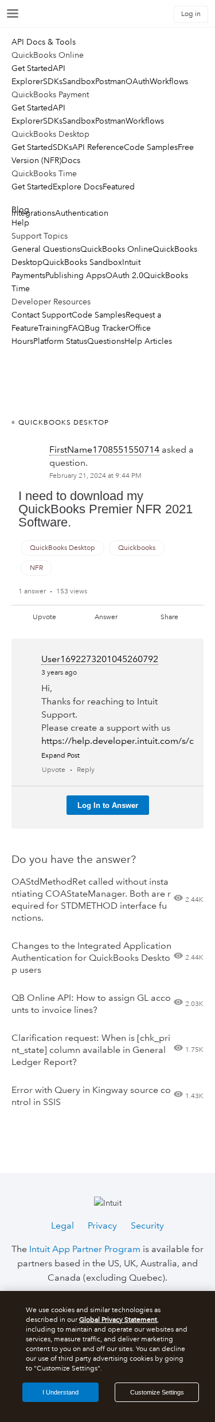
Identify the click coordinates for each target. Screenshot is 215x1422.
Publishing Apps (75, 275)
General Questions (45, 249)
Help (20, 222)
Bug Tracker (106, 328)
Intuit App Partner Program (84, 1248)
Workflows (169, 81)
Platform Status (60, 341)
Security (147, 1225)
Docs (70, 160)
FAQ (76, 328)
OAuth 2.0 (124, 275)
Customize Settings (157, 1392)
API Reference (98, 147)
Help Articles (148, 341)
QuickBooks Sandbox (82, 262)
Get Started (32, 68)
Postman (110, 81)
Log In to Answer (107, 805)
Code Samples (151, 147)
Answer (106, 617)
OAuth (138, 81)
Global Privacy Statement (118, 1320)
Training (53, 328)
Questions (105, 341)
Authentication (81, 213)
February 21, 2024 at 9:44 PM (95, 476)
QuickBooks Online (116, 249)
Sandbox (78, 81)
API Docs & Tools (43, 42)
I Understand (60, 1392)
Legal (62, 1225)
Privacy (102, 1225)
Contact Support (41, 315)
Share (169, 617)
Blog (20, 209)
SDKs (52, 81)
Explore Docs (78, 186)
